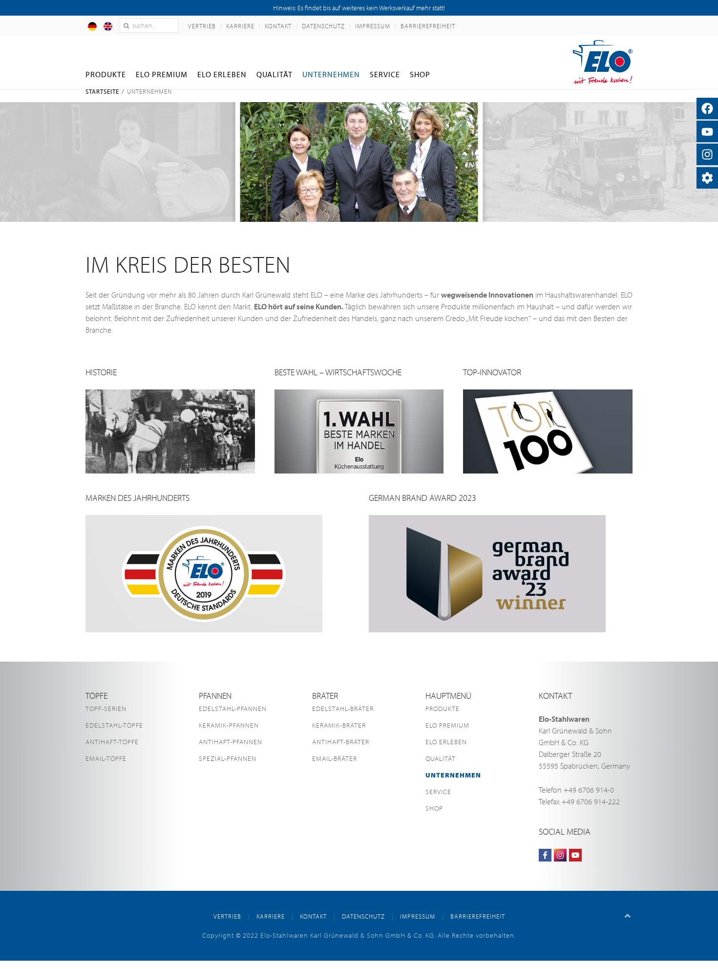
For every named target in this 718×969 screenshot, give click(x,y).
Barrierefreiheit (428, 26)
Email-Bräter (334, 758)
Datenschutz (323, 26)
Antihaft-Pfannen (230, 741)
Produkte (105, 74)
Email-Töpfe (106, 758)
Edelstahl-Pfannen (233, 708)
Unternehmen (331, 74)
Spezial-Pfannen (227, 758)
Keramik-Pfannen (229, 725)
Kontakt (278, 26)
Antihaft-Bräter (340, 741)
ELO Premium (162, 74)
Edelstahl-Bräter (343, 708)
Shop (420, 74)
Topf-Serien (106, 708)
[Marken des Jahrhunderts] (203, 573)
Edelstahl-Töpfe (114, 725)
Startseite (102, 91)
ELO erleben (222, 74)
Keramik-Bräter (339, 725)
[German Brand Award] (487, 573)
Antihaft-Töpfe (112, 741)
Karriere (240, 26)
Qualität (274, 74)
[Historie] (170, 430)
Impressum (372, 26)
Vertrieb (202, 26)
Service (385, 74)
